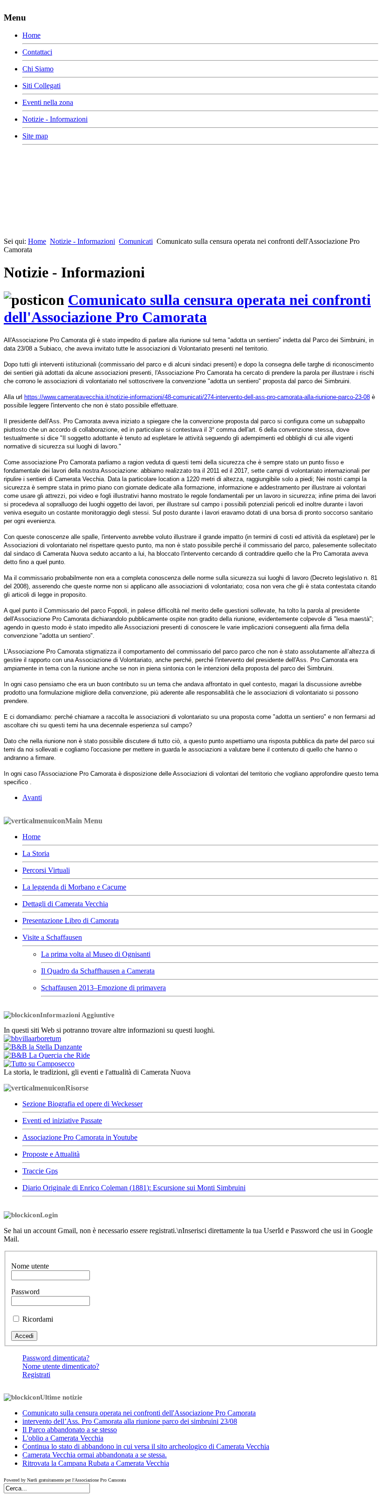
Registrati (36, 1375)
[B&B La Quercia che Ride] (47, 1055)
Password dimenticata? (55, 1358)
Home (31, 35)
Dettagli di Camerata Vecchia (65, 904)
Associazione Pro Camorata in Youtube (79, 1137)
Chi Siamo (38, 69)
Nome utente (30, 1266)
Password (25, 1292)
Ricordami (37, 1319)
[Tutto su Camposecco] (39, 1064)
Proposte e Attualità (51, 1154)
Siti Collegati (41, 86)
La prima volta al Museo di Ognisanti (95, 954)
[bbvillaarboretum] (32, 1038)
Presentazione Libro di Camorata (70, 920)
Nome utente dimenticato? (60, 1366)
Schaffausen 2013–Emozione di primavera (103, 988)
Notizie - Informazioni (55, 119)
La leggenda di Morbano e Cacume (74, 887)
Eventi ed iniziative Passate (62, 1120)
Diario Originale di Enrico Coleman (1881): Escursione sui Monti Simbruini (134, 1188)
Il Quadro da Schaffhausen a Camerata (98, 971)
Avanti (32, 797)
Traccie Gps (40, 1171)
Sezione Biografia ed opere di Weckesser (82, 1104)
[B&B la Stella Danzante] (43, 1047)
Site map (35, 136)
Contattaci (37, 52)
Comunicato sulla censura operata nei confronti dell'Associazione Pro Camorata (187, 308)
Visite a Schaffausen (52, 937)
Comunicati (136, 241)
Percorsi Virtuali (46, 870)
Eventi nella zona (47, 102)
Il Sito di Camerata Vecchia (141, 176)
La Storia (35, 853)
